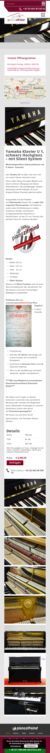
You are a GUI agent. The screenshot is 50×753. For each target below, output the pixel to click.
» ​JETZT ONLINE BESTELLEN (25, 750)
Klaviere (16, 733)
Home (8, 733)
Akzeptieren (31, 746)
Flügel (24, 733)
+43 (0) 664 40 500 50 (34, 8)
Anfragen (15, 462)
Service (40, 733)
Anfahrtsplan (25, 102)
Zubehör (32, 733)
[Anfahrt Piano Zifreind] (25, 79)
